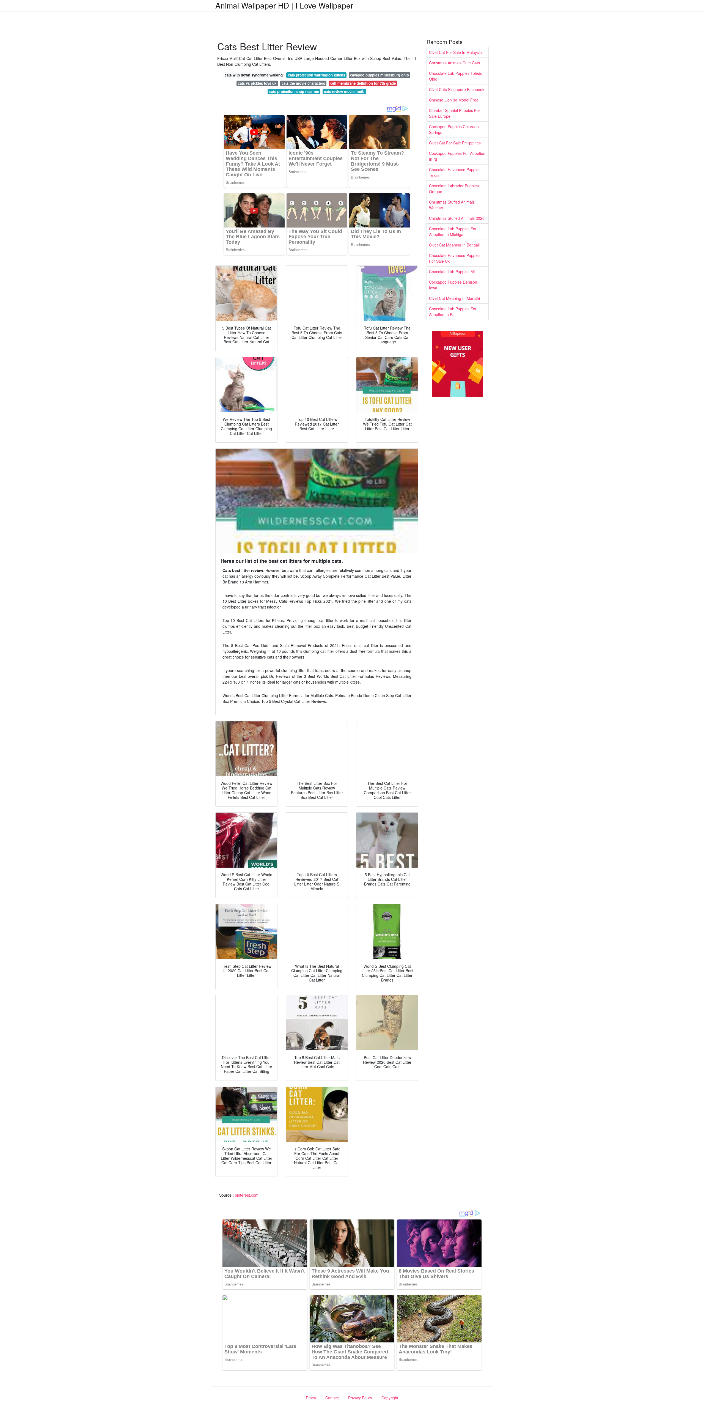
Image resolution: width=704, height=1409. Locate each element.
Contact (332, 1397)
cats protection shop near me (294, 91)
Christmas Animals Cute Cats (454, 62)
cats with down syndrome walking (254, 75)
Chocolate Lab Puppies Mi (452, 271)
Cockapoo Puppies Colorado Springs (454, 129)
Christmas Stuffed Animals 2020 (457, 218)
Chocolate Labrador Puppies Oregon (454, 188)
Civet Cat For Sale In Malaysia (455, 52)
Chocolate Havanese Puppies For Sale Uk (454, 258)
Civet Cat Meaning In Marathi (454, 298)
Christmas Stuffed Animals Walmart (452, 204)
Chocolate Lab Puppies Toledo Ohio (455, 76)
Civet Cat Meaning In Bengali (454, 245)
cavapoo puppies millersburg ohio (379, 75)
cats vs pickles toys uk (257, 83)
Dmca (311, 1397)
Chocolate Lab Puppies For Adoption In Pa (453, 311)
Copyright (389, 1397)
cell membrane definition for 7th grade (363, 83)
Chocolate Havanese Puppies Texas (454, 172)
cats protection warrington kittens (316, 75)
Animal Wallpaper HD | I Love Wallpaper (284, 5)
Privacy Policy (360, 1397)
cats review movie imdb (344, 91)
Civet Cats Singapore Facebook (456, 89)
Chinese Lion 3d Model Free (454, 100)
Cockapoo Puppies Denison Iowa (453, 284)
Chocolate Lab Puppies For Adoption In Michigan (453, 231)
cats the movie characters (303, 83)
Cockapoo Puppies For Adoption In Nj (457, 156)
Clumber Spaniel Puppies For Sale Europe (454, 113)
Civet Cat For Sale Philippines (455, 143)
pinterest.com (246, 1195)
